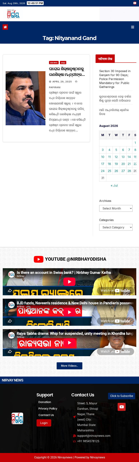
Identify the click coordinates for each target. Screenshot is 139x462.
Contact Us (46, 415)
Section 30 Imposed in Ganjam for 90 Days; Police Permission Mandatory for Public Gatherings (114, 79)
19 (116, 164)
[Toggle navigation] (132, 27)
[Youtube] (122, 407)
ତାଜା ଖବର (54, 62)
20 (123, 164)
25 (109, 171)
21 (129, 164)
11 (109, 157)
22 (135, 164)
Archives (105, 201)
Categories (106, 220)
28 (129, 171)
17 (102, 164)
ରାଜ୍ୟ (63, 62)
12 (116, 157)
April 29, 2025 (62, 81)
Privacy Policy (47, 408)
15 (135, 157)
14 (129, 157)
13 (123, 157)
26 (116, 171)
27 (123, 171)
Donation (44, 402)
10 (102, 157)
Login (44, 423)
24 (103, 171)
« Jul (114, 185)
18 (109, 164)
